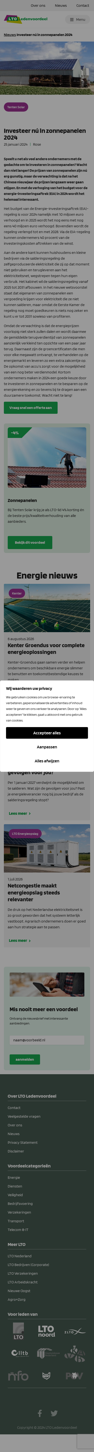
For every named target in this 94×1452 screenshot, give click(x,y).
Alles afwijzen (47, 760)
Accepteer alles (47, 732)
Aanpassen (47, 746)
